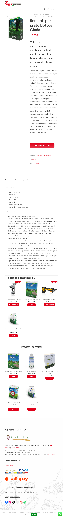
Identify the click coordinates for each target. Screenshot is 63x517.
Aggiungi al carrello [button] (13, 304)
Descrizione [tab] (9, 180)
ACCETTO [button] (34, 514)
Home (31, 15)
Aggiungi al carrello (42, 145)
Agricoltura (37, 15)
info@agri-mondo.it (13, 449)
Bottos (34, 159)
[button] (7, 16)
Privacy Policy (9, 465)
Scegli (31, 304)
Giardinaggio (39, 155)
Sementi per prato (47, 155)
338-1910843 (15, 447)
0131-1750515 (52, 454)
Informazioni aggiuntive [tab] (21, 180)
